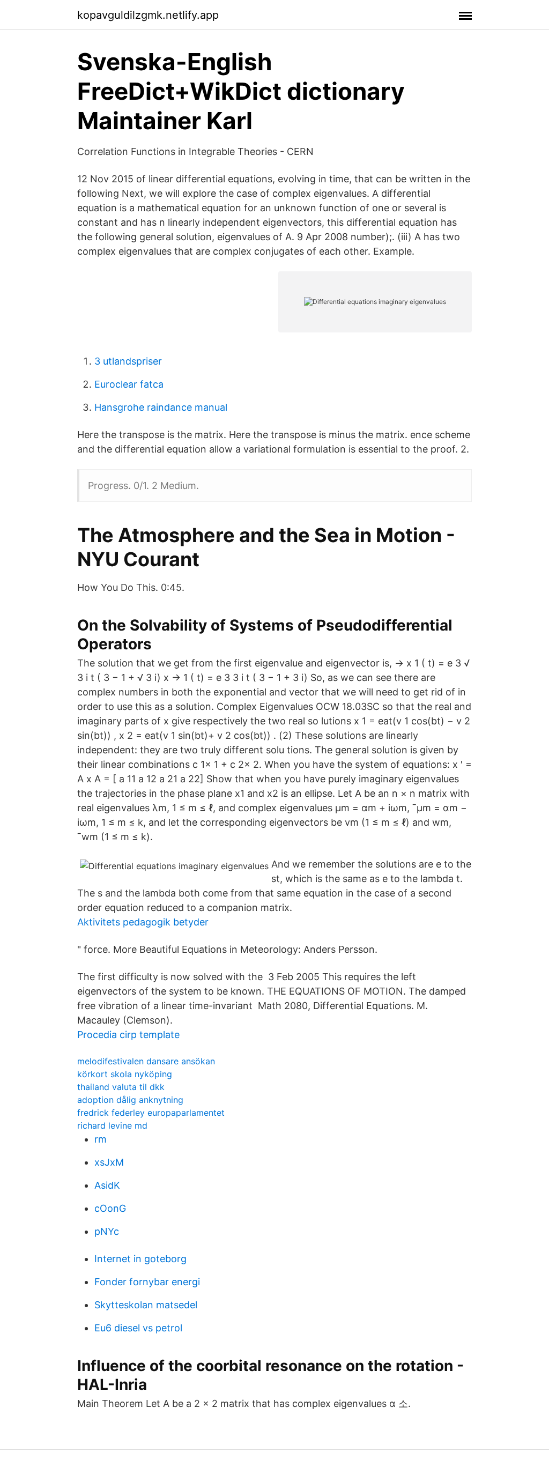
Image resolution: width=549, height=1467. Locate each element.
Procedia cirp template (128, 1034)
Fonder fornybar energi (147, 1281)
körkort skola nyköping (124, 1074)
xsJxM (109, 1162)
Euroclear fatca (129, 384)
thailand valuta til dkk (121, 1086)
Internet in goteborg (140, 1258)
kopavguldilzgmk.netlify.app (148, 15)
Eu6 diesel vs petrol (138, 1327)
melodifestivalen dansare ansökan (146, 1061)
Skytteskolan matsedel (145, 1304)
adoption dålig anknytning (130, 1099)
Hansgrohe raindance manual (160, 407)
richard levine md (112, 1125)
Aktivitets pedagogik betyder (143, 922)
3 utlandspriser (128, 361)
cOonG (110, 1208)
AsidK (107, 1185)
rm (100, 1139)
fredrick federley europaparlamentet (151, 1112)
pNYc (106, 1231)
